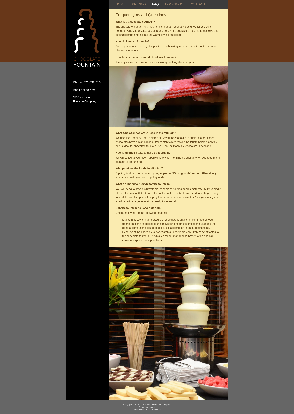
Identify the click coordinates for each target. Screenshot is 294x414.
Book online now (84, 90)
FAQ (155, 4)
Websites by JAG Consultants (147, 409)
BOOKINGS (174, 4)
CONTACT (197, 4)
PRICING (139, 4)
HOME (121, 4)
